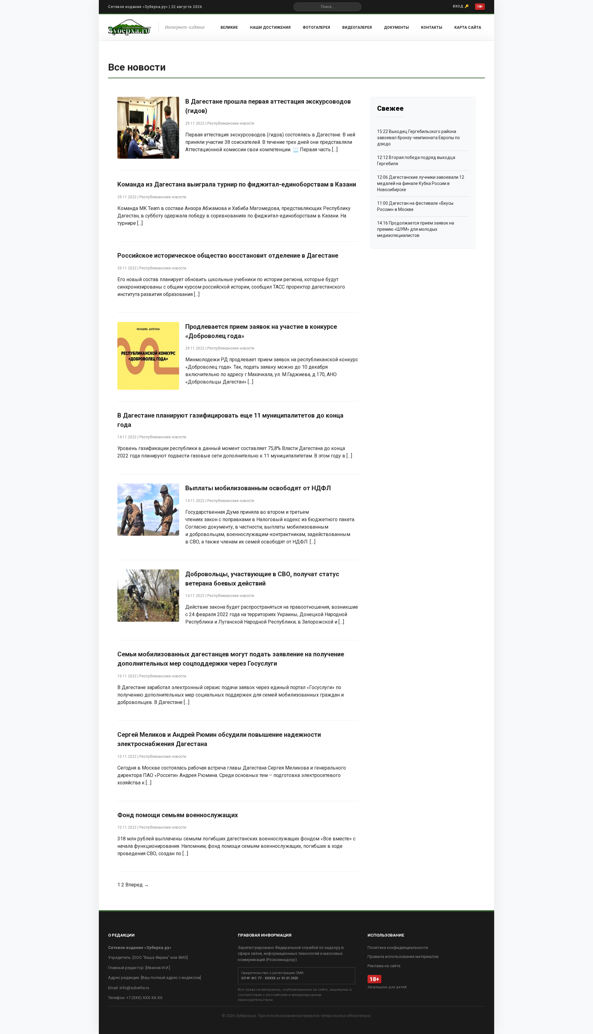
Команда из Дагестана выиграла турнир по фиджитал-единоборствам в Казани (236, 184)
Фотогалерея (316, 27)
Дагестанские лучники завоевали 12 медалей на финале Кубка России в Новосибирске (420, 183)
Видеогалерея (357, 27)
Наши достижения (270, 27)
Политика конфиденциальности (398, 947)
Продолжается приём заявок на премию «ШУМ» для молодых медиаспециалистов (415, 229)
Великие (229, 27)
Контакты (431, 27)
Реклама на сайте (384, 965)
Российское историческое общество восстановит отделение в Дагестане (227, 255)
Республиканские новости (230, 123)
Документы (396, 27)
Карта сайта (467, 27)
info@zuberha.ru (134, 987)
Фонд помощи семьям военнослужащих (177, 815)
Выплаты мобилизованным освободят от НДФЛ (258, 488)
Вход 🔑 (461, 6)
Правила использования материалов (403, 956)
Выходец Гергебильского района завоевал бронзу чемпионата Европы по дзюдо (418, 137)
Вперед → (137, 885)
